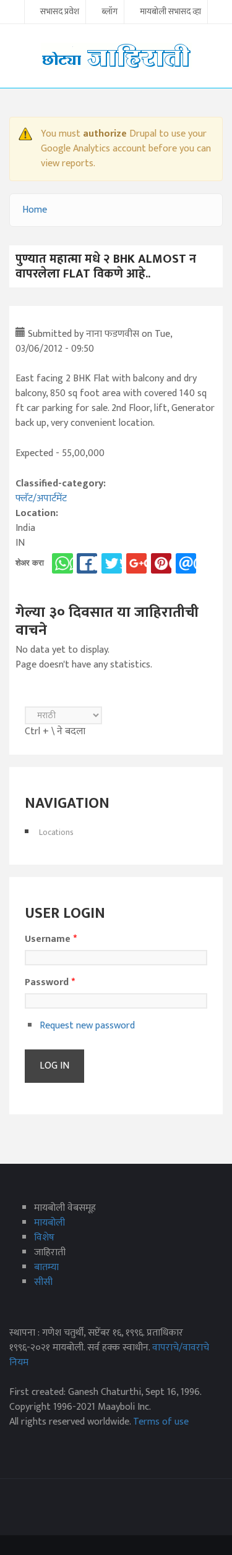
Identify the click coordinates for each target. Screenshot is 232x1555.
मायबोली (49, 1222)
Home (34, 209)
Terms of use (161, 1421)
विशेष (44, 1237)
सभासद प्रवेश (59, 12)
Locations (56, 832)
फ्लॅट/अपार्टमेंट (41, 498)
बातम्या (46, 1267)
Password (50, 982)
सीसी (43, 1282)
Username (51, 939)
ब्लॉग (109, 12)
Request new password (87, 1025)
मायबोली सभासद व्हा (170, 12)
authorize (105, 133)
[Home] (116, 55)
